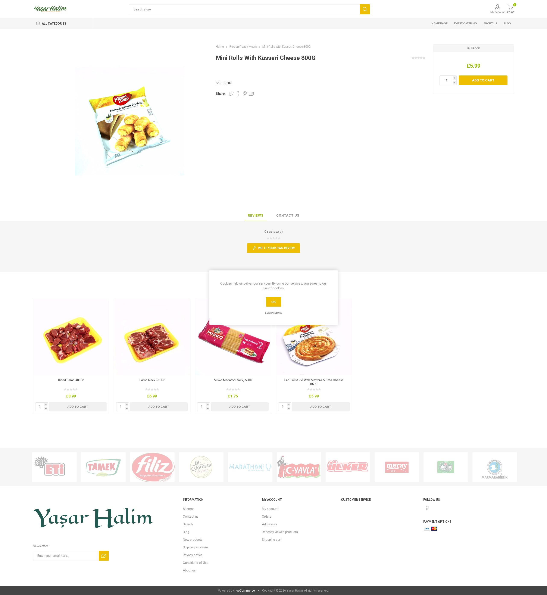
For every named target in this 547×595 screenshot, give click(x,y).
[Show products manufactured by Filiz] (152, 467)
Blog (507, 23)
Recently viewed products (280, 532)
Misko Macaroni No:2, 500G (233, 380)
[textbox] (244, 9)
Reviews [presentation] (255, 215)
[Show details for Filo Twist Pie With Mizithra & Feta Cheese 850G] (314, 337)
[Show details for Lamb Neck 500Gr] (152, 337)
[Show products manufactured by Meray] (397, 467)
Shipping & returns (196, 547)
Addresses (269, 524)
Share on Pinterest (245, 93)
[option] (54, 467)
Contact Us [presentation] (287, 215)
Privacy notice (193, 555)
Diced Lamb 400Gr (71, 380)
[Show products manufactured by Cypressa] (201, 467)
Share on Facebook (238, 93)
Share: (221, 94)
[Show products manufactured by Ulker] (348, 467)
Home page (439, 23)
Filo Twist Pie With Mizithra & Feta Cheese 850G (314, 382)
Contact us (191, 516)
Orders (266, 516)
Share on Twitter (231, 93)
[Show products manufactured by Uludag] (445, 467)
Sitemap (188, 509)
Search (188, 524)
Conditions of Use (195, 563)
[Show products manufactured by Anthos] (250, 467)
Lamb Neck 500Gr (152, 380)
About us (490, 23)
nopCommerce (245, 590)
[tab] (256, 215)
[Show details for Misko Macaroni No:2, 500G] (233, 337)
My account (497, 12)
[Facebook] (427, 508)
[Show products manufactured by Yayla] (299, 467)
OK (273, 302)
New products (193, 540)
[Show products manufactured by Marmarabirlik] (494, 467)
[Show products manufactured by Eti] (54, 467)
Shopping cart (271, 540)
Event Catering (465, 23)
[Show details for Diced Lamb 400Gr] (71, 337)
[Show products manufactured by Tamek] (103, 467)
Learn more (273, 312)
